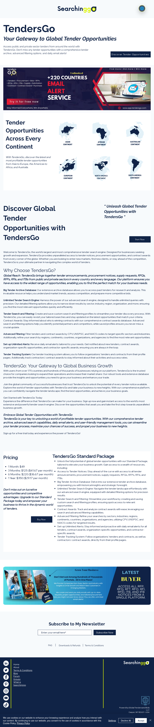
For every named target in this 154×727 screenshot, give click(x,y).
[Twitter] (6, 670)
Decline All (126, 720)
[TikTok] (6, 705)
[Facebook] (6, 677)
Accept (141, 720)
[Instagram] (6, 691)
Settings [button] (112, 720)
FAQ (50, 645)
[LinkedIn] (6, 663)
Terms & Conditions (94, 645)
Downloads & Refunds (69, 645)
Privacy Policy (23, 723)
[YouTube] (6, 698)
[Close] (150, 720)
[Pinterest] (6, 684)
